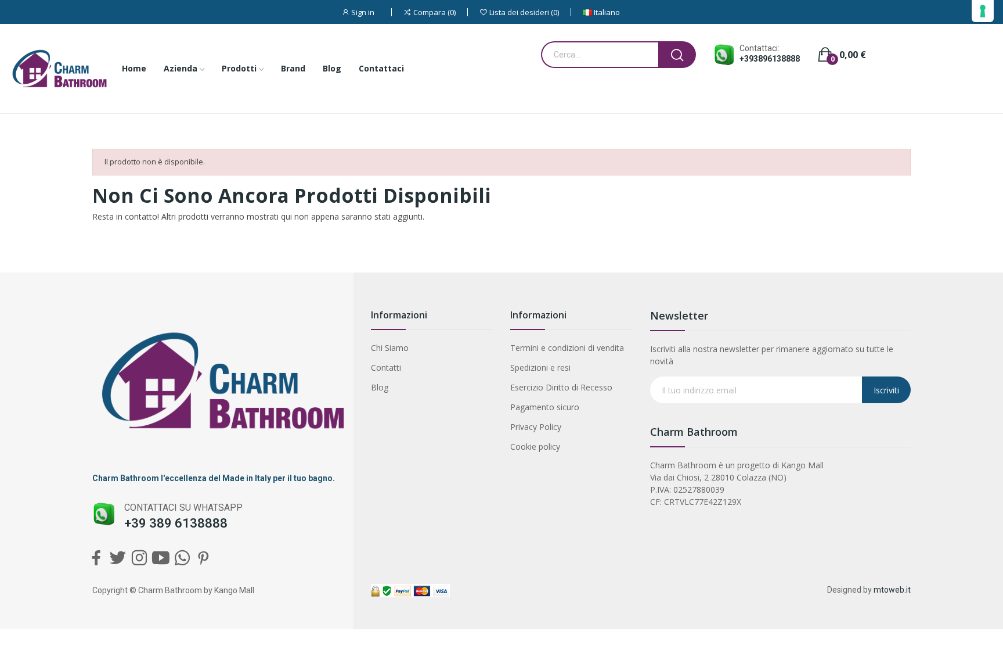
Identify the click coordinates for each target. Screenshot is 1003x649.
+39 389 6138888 (176, 523)
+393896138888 (769, 59)
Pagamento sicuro (544, 407)
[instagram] (139, 558)
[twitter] (117, 558)
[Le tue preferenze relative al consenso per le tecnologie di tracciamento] (983, 11)
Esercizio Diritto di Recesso (561, 387)
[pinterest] (203, 558)
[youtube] (160, 558)
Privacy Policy (535, 426)
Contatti (386, 367)
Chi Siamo (390, 347)
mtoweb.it (892, 589)
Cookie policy (535, 446)
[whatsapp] (182, 558)
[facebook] (96, 558)
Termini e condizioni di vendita (567, 347)
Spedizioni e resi (540, 367)
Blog (379, 387)
